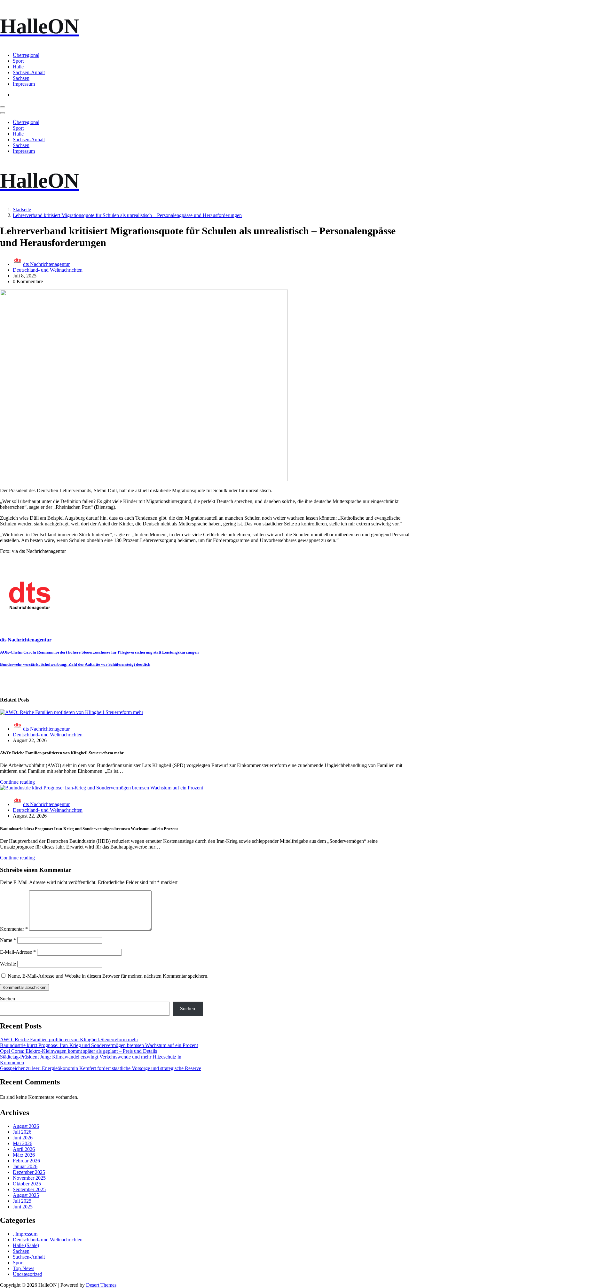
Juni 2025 (23, 1206)
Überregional (26, 55)
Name (8, 940)
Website (8, 963)
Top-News (23, 1268)
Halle (18, 66)
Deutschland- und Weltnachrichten (48, 270)
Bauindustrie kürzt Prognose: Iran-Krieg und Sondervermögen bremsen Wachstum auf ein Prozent (99, 1045)
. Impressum (25, 1234)
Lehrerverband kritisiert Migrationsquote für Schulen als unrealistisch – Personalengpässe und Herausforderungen (127, 215)
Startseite (22, 209)
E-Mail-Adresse (18, 952)
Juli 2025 (22, 1201)
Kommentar (14, 929)
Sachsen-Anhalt (29, 72)
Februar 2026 (26, 1160)
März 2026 (24, 1155)
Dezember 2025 (29, 1172)
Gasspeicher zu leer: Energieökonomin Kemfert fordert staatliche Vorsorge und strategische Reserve (100, 1068)
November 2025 (29, 1178)
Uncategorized (27, 1274)
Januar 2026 (25, 1166)
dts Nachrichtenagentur (46, 264)
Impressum (24, 84)
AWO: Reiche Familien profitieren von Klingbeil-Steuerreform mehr (69, 1039)
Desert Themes (101, 1285)
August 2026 (26, 1126)
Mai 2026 (22, 1143)
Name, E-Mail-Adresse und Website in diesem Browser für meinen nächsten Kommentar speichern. (108, 976)
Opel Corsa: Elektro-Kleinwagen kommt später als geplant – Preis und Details (78, 1051)
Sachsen (21, 78)
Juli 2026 (22, 1132)
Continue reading (17, 782)
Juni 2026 (23, 1137)
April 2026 (24, 1149)
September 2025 (29, 1189)
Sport (18, 61)
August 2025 (26, 1195)
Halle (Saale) (26, 1245)
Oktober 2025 (27, 1183)
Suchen (7, 998)
